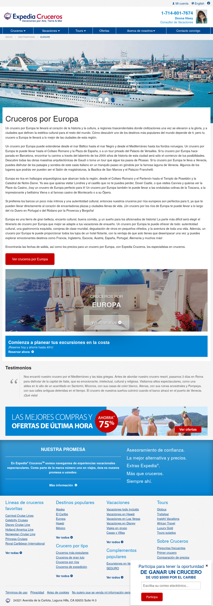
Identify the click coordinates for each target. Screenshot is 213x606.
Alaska (60, 509)
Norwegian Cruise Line (20, 534)
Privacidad (37, 592)
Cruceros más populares (72, 552)
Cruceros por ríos (67, 562)
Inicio (8, 36)
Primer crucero (167, 552)
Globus (161, 509)
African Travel (166, 523)
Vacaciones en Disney (120, 523)
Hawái (60, 523)
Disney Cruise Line (17, 525)
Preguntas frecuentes (171, 548)
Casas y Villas (115, 532)
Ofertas (104, 31)
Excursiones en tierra (120, 563)
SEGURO (112, 568)
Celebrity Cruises (16, 520)
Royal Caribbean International (25, 543)
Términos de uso (16, 592)
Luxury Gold (165, 528)
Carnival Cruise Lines (19, 515)
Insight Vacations (168, 519)
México (60, 528)
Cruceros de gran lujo (70, 557)
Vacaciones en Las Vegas (123, 519)
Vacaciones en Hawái (120, 514)
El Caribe (62, 514)
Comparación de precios (173, 557)
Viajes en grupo (116, 528)
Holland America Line (19, 529)
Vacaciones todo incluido (122, 509)
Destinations (26, 36)
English (199, 3)
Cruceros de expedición (71, 567)
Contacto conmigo (188, 31)
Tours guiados (166, 532)
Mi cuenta (181, 3)
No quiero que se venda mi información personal (104, 592)
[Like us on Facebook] (208, 3)
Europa (61, 519)
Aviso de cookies (58, 592)
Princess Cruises (16, 539)
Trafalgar (163, 514)
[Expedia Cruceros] (37, 17)
